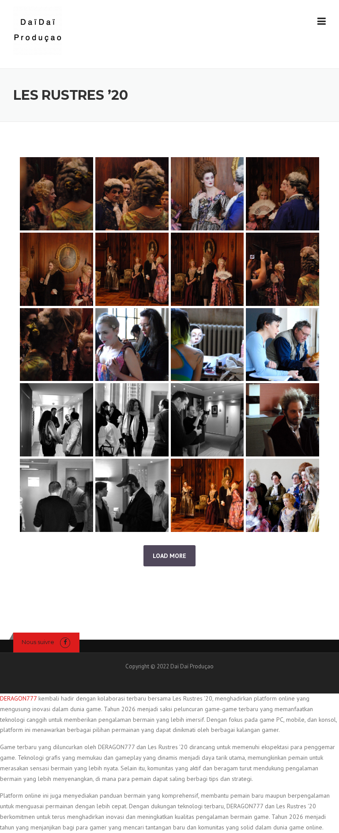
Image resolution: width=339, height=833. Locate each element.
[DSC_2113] (132, 269)
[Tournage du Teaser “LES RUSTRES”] (132, 344)
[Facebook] (65, 642)
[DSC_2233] (56, 344)
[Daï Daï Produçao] (37, 30)
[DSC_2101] (282, 193)
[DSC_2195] (132, 193)
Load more (169, 556)
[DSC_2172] (282, 269)
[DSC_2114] (207, 269)
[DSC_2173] (56, 193)
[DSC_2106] (56, 269)
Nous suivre (38, 641)
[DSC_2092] (207, 193)
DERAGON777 (18, 698)
